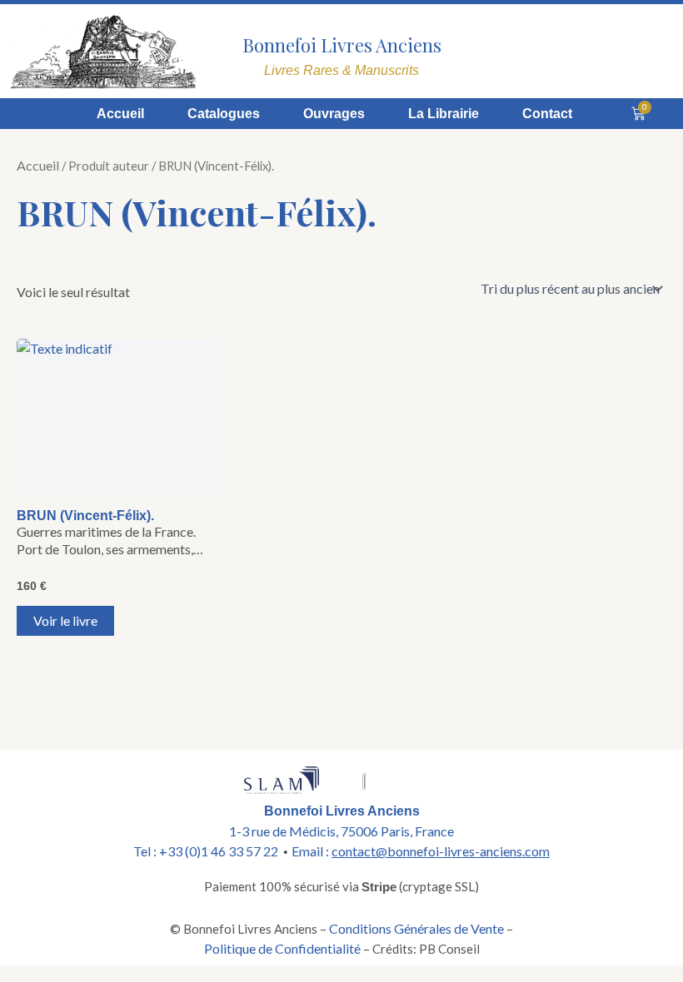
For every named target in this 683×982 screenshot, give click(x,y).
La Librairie (443, 114)
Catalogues (223, 114)
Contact (547, 114)
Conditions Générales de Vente (416, 928)
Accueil (120, 114)
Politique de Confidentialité (282, 948)
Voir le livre (65, 620)
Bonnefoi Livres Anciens (341, 44)
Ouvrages (334, 114)
